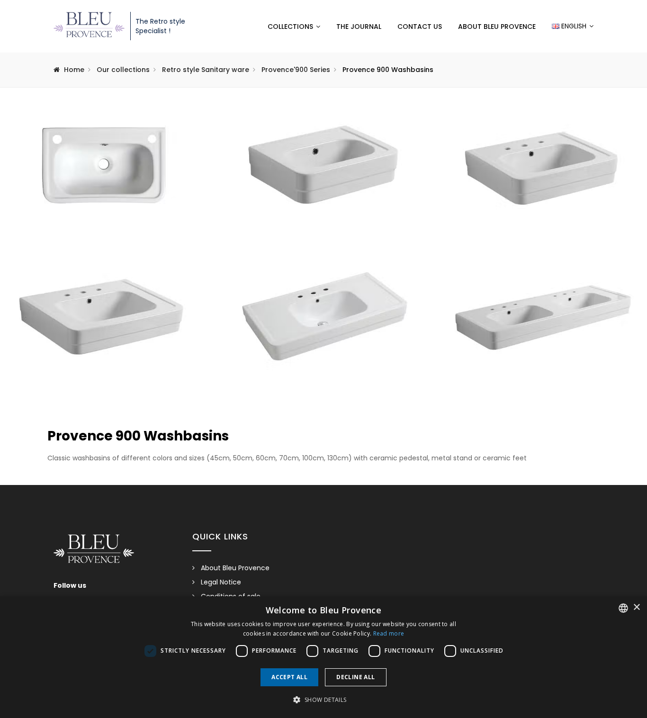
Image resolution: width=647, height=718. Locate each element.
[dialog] (323, 657)
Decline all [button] (355, 677)
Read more (388, 633)
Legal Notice (221, 582)
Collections (290, 26)
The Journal (358, 26)
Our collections (123, 69)
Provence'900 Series (295, 69)
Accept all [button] (289, 677)
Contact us (419, 26)
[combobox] (623, 608)
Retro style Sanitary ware (205, 69)
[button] (323, 700)
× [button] (636, 607)
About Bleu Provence (497, 26)
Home (74, 69)
